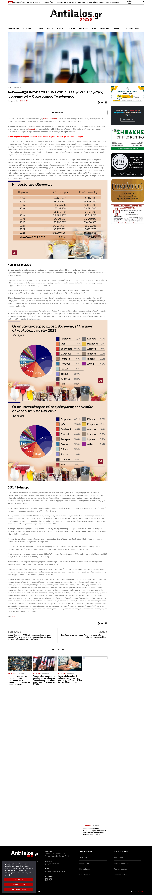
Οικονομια (83, 28)
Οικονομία (17, 87)
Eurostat (31, 129)
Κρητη (40, 28)
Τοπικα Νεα (27, 28)
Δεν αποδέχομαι (19, 884)
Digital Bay (141, 892)
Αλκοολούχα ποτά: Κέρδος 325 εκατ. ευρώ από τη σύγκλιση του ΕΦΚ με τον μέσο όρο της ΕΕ (45, 137)
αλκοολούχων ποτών (51, 119)
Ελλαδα (50, 28)
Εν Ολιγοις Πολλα (132, 28)
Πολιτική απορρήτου (121, 863)
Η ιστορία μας (84, 869)
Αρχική (10, 87)
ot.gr (13, 616)
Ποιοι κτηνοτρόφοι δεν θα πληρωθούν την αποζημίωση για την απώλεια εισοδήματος (72, 2)
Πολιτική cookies (120, 869)
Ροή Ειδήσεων (84, 875)
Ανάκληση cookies (120, 875)
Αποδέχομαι (19, 879)
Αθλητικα (118, 28)
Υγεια (94, 28)
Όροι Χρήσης (118, 858)
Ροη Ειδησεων (13, 28)
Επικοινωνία (84, 863)
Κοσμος (60, 28)
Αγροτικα (71, 28)
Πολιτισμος (105, 28)
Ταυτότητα (83, 858)
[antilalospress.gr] (76, 15)
